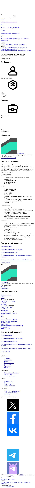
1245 (11, 475)
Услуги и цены (8, 360)
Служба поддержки (9, 385)
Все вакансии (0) (11, 158)
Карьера (8, 486)
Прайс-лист (7, 394)
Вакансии (3, 49)
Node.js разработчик (6, 246)
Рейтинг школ (8, 374)
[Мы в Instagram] (13, 448)
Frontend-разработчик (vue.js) (9, 313)
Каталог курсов (8, 364)
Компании (14, 50)
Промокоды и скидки (10, 375)
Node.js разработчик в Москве (9, 252)
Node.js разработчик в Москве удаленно (12, 249)
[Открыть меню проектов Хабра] (1, 14)
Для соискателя (8, 381)
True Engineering (5, 321)
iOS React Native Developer (8, 301)
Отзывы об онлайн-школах (11, 373)
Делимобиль (20, 153)
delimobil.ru (4, 158)
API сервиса (7, 384)
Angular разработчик (6, 307)
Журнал (29, 50)
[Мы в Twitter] (13, 410)
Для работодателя (9, 382)
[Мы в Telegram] (13, 461)
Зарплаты (24, 50)
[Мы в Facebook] (13, 423)
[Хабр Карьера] (7, 16)
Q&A (5, 486)
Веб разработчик (5, 262)
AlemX (2, 296)
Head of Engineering (6, 295)
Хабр (2, 486)
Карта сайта (7, 366)
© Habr (3, 477)
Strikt (2, 315)
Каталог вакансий (9, 363)
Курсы (12, 486)
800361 (21, 475)
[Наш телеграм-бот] (13, 473)
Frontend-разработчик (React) (9, 319)
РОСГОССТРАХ (5, 327)
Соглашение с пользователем (12, 391)
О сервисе (7, 358)
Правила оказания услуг (10, 392)
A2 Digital (3, 302)
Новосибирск (14, 321)
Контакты (6, 367)
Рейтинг (19, 50)
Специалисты (10, 49)
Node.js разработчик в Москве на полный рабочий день (16, 259)
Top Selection (4, 309)
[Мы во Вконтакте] (13, 436)
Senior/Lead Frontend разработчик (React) (12, 325)
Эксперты (8, 50)
